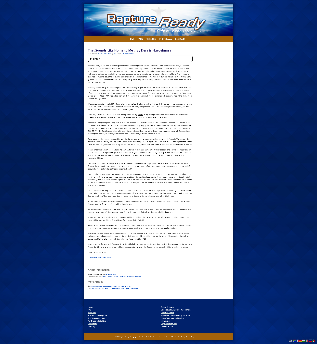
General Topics (167, 326)
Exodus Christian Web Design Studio (178, 337)
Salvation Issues (167, 312)
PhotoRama (92, 323)
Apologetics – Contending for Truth (175, 315)
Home (131, 39)
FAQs (140, 39)
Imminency (165, 321)
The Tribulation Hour (96, 318)
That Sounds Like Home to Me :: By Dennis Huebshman (122, 277)
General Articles (128, 54)
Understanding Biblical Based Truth (176, 310)
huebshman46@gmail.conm (99, 257)
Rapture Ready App (169, 323)
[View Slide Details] (158, 20)
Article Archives (167, 307)
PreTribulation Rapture (97, 315)
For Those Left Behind (97, 321)
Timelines (151, 39)
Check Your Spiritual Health (172, 318)
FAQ (89, 310)
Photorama (165, 39)
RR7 (114, 54)
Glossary (180, 39)
